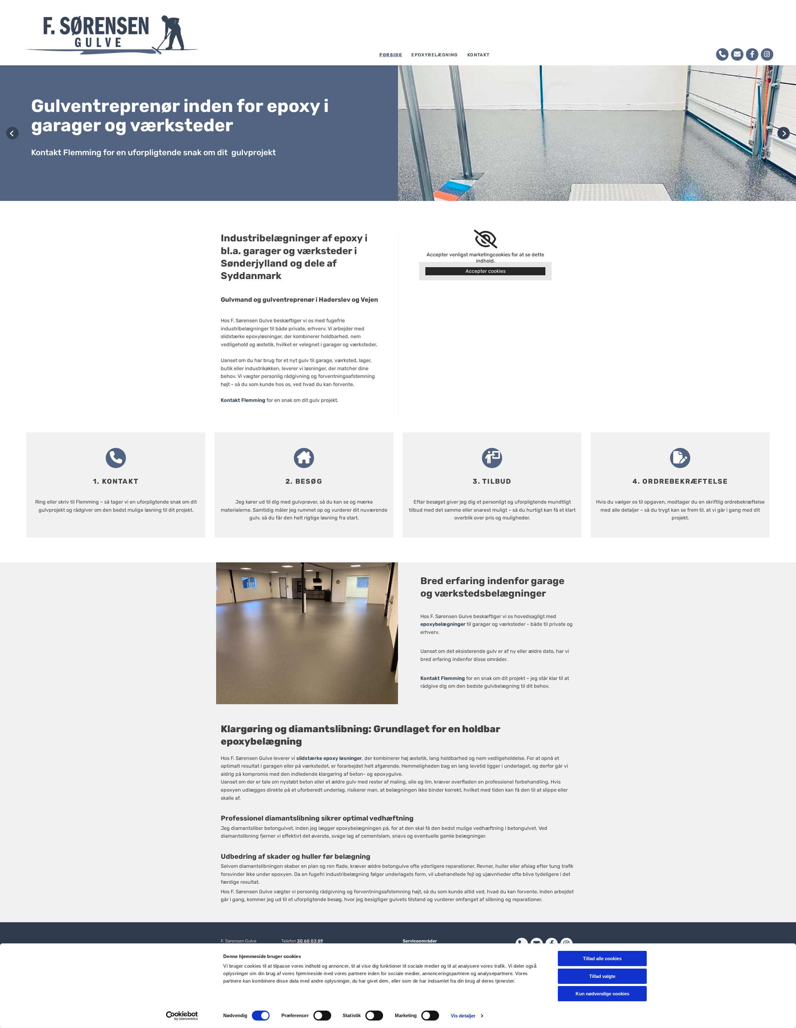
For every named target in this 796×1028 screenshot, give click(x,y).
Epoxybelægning (434, 55)
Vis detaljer (463, 1015)
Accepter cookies (485, 271)
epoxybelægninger (442, 624)
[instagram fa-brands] (767, 54)
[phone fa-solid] (722, 54)
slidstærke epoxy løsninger (329, 758)
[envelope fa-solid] (737, 54)
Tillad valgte (602, 976)
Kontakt (478, 55)
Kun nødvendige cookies (602, 993)
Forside (390, 55)
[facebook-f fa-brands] (752, 54)
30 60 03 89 (310, 941)
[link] (485, 239)
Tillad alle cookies (602, 958)
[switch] (322, 1016)
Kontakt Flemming (243, 400)
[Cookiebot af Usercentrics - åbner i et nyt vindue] (182, 1016)
